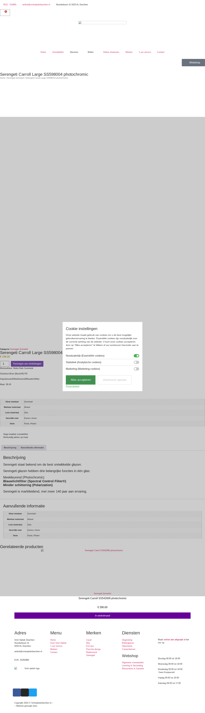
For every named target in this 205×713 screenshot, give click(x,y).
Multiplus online (45, 706)
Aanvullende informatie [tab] (32, 447)
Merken (129, 52)
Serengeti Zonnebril (15, 78)
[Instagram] (197, 17)
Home (43, 52)
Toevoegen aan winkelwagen (27, 364)
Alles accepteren (81, 379)
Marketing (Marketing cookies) (83, 369)
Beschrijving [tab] (10, 447)
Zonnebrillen (58, 52)
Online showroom (111, 52)
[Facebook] (191, 17)
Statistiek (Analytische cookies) (83, 362)
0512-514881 (20, 654)
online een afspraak (173, 639)
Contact (160, 52)
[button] (1, 586)
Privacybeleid (72, 386)
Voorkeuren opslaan (115, 379)
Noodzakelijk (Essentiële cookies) (85, 355)
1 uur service (145, 52)
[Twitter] (203, 17)
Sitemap (58, 703)
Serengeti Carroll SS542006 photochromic (102, 598)
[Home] (102, 35)
